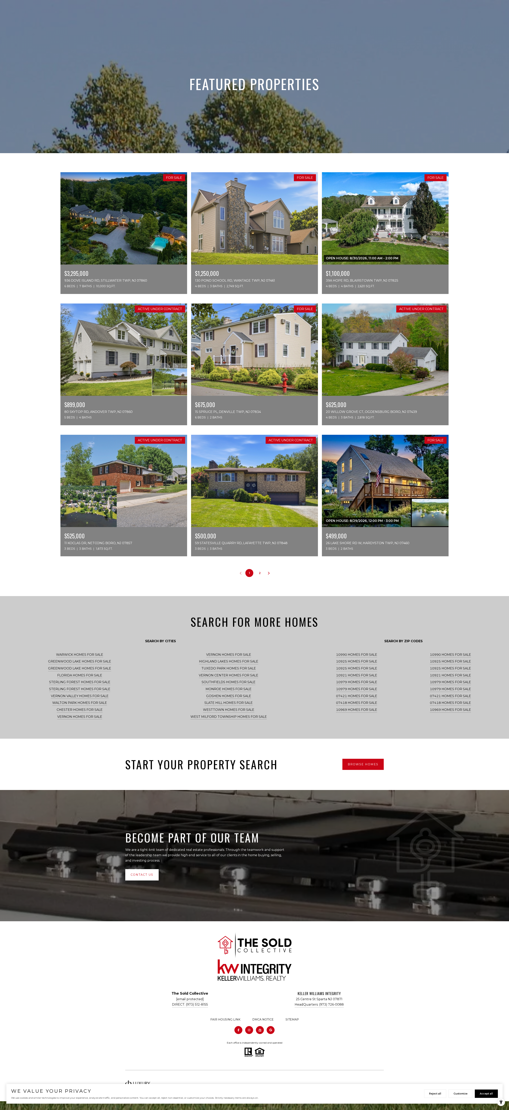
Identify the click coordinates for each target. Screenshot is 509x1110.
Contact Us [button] (142, 875)
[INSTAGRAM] (249, 1030)
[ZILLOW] (260, 1030)
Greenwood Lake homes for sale (79, 661)
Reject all (435, 1093)
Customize (460, 1093)
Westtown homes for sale (228, 710)
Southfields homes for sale (228, 682)
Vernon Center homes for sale (228, 675)
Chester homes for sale (80, 710)
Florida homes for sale (79, 675)
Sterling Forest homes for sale (79, 682)
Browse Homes (363, 764)
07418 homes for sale (356, 703)
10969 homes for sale (356, 710)
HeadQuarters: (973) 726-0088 (319, 1004)
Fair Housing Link (225, 1019)
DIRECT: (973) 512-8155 (190, 1004)
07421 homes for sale (356, 696)
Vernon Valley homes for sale (80, 696)
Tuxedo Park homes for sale (228, 668)
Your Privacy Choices (254, 1105)
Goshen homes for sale (228, 696)
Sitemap (292, 1019)
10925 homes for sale (356, 661)
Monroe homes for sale (229, 689)
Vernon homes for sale (79, 717)
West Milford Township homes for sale (228, 717)
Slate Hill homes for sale (228, 703)
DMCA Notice (263, 1019)
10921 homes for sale (356, 675)
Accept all (486, 1093)
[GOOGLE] (271, 1030)
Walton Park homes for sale (79, 703)
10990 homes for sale (356, 655)
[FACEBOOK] (238, 1030)
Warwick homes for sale (79, 655)
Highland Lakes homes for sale (228, 661)
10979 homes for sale (356, 682)
